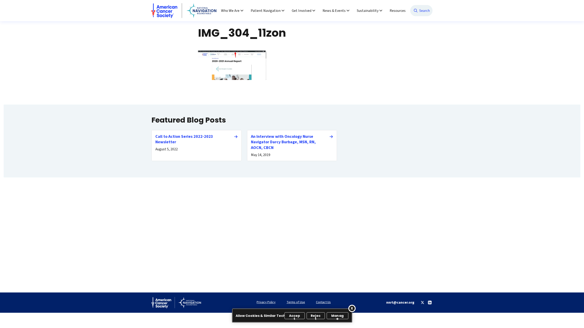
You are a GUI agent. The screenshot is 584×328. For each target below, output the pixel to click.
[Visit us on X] (422, 302)
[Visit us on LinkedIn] (430, 302)
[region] (292, 315)
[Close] (352, 308)
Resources (398, 10)
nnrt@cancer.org (400, 302)
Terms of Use (296, 302)
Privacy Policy (266, 302)
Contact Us (323, 302)
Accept (294, 316)
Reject (316, 316)
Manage (337, 316)
